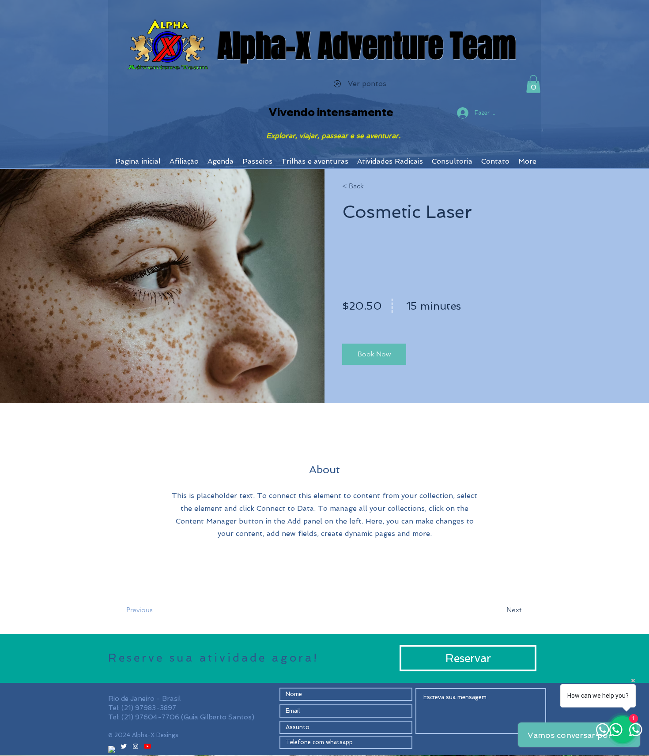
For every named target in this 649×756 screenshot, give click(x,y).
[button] (533, 84)
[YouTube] (147, 746)
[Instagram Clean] (135, 746)
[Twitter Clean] (123, 746)
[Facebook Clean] (111, 749)
